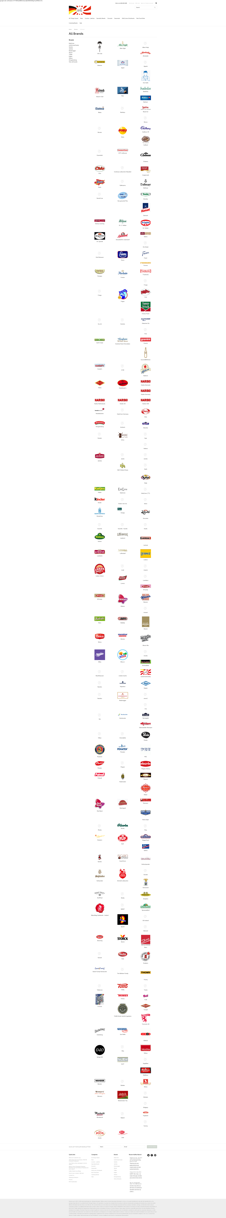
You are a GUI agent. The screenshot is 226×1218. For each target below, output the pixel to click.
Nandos (100, 687)
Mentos (123, 639)
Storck (70, 52)
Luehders (145, 580)
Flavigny (99, 276)
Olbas (99, 738)
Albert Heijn (145, 47)
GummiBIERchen (145, 359)
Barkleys (122, 112)
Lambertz (99, 556)
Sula (122, 958)
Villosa (70, 58)
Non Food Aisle (140, 18)
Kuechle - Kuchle (122, 528)
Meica (99, 642)
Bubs (122, 137)
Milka (99, 662)
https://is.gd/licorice (95, 1210)
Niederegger (72, 50)
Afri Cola (99, 53)
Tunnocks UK (145, 1024)
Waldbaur (145, 1075)
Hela (145, 417)
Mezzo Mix (146, 645)
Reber (145, 794)
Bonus (145, 122)
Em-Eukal (145, 247)
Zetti (122, 1137)
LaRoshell (122, 553)
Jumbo (146, 458)
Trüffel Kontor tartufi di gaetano (122, 1016)
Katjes (70, 56)
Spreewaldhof (145, 910)
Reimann (145, 803)
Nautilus (99, 698)
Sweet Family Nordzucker (100, 971)
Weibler (123, 1085)
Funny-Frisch (145, 313)
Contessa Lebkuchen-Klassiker (122, 171)
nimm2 (146, 698)
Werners (99, 1096)
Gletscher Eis (145, 323)
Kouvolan (145, 518)
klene (145, 503)
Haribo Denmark (145, 385)
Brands (76, 29)
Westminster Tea (122, 1100)
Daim (99, 187)
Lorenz (123, 583)
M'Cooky (99, 599)
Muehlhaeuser (100, 675)
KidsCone (71, 43)
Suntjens (145, 963)
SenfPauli (99, 898)
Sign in (142, 3)
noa (146, 708)
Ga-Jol (100, 324)
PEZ (145, 756)
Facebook (152, 1155)
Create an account (149, 3)
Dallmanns (123, 185)
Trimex (123, 998)
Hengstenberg (73, 60)
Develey (145, 199)
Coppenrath (145, 175)
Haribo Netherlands (99, 403)
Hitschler (145, 428)
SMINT (123, 909)
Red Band (99, 811)
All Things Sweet (73, 18)
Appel (122, 67)
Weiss (145, 1087)
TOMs (70, 54)
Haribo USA (145, 403)
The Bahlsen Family (122, 973)
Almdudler (145, 56)
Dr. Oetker (145, 228)
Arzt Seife (145, 82)
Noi (100, 719)
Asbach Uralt (99, 96)
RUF (122, 844)
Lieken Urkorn (100, 576)
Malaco (123, 606)
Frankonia (145, 274)
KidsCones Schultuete (128, 18)
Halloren (145, 375)
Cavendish (100, 155)
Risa (145, 830)
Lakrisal (145, 545)
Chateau (145, 161)
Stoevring (99, 940)
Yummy (146, 1126)
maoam (146, 612)
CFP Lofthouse (122, 153)
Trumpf (146, 1009)
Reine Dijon (145, 819)
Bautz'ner (145, 111)
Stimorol (145, 931)
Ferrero (146, 265)
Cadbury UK (145, 132)
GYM (122, 370)
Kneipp (123, 512)
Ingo (145, 438)
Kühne (100, 541)
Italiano (146, 448)
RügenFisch (145, 840)
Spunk (122, 926)
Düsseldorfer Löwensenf (123, 239)
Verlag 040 (100, 1057)
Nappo (146, 688)
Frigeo (122, 301)
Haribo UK (123, 403)
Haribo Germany (145, 394)
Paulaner (99, 756)
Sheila (122, 898)
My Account (131, 3)
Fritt (146, 297)
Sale (81, 23)
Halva (99, 387)
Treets (145, 990)
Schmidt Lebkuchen (122, 880)
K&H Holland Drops (122, 470)
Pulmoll (100, 778)
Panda (145, 740)
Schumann (146, 887)
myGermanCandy (74, 45)
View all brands (73, 62)
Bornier (100, 132)
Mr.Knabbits (145, 665)
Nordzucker (122, 718)
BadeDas (145, 91)
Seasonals (117, 18)
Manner (145, 602)
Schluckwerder (146, 864)
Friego (100, 295)
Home (70, 29)
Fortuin (123, 277)
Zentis (99, 1138)
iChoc (122, 440)
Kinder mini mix (122, 503)
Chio (99, 173)
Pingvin (123, 767)
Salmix (146, 850)
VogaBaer (145, 1063)
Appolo (146, 66)
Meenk (146, 629)
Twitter (148, 1155)
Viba (122, 1051)
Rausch (146, 779)
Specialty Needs (100, 18)
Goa (145, 333)
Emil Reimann (100, 257)
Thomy (146, 979)
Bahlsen (145, 102)
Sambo (71, 47)
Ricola (122, 828)
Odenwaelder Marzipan (145, 727)
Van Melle (122, 1034)
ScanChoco (122, 861)
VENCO (145, 1040)
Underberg (100, 1034)
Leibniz (146, 559)
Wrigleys (145, 1107)
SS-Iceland (146, 920)
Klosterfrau (100, 516)
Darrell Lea (100, 198)
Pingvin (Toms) (146, 768)
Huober (100, 438)
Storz (145, 947)
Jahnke (71, 49)
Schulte (146, 874)
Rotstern (99, 840)
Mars (99, 623)
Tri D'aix (99, 1006)
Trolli (145, 999)
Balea (99, 112)
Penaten (122, 752)
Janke (122, 458)
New (81, 18)
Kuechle (99, 528)
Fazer (145, 258)
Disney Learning (99, 223)
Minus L (123, 662)
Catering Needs (73, 23)
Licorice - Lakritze (89, 18)
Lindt (122, 570)
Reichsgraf (123, 808)
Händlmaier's (122, 388)
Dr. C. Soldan (122, 225)
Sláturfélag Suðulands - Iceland (99, 915)
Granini (146, 343)
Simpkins (145, 898)
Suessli (100, 957)
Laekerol (122, 538)
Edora (145, 236)
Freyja (145, 285)
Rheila (100, 830)
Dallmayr (145, 188)
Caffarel (145, 145)
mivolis (146, 655)
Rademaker (122, 781)
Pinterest (155, 1155)
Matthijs (123, 623)
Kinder (100, 502)
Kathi (145, 469)
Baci (122, 96)
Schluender (100, 880)
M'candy (145, 589)
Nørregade (146, 718)
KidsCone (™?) (145, 493)
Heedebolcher (100, 413)
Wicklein (145, 1097)
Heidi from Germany (122, 414)
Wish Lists (137, 3)
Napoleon (122, 686)
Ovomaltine (123, 738)
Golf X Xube (99, 342)
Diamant (145, 215)
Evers (122, 260)
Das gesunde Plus (123, 201)
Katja (145, 483)
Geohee (122, 324)
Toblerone (99, 990)
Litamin (146, 570)
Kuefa (145, 528)
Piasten (100, 768)
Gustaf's (99, 369)
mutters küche (123, 675)
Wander (100, 1084)
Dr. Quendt (100, 241)
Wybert (123, 1117)
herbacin (122, 427)
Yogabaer (145, 1115)
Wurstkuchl (100, 1117)
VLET (122, 1064)
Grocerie (109, 18)
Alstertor (99, 65)
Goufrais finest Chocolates (122, 344)
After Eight (123, 48)
